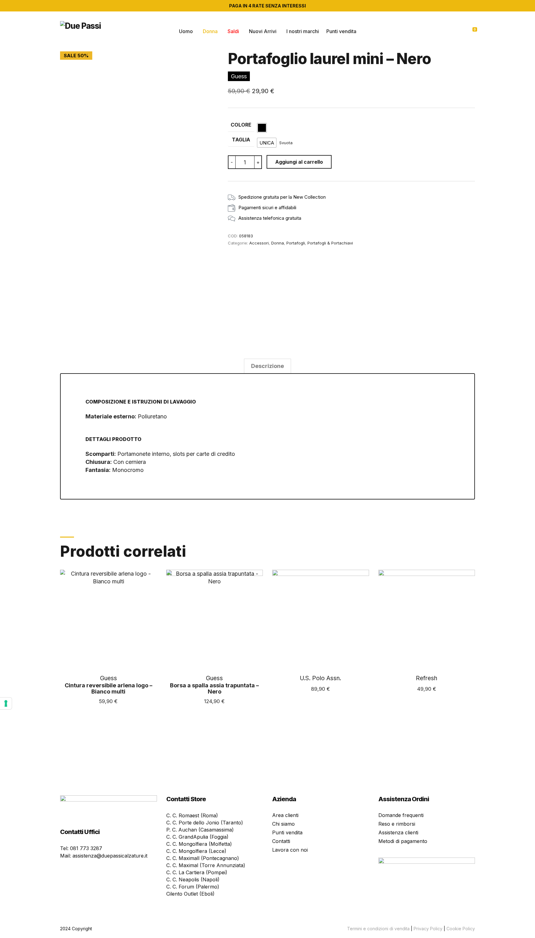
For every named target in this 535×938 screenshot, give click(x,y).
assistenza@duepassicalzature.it (109, 856)
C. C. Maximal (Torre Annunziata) (205, 865)
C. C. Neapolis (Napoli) (193, 879)
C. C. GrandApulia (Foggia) (197, 837)
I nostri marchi (302, 31)
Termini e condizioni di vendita (378, 928)
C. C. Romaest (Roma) (192, 815)
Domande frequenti (401, 815)
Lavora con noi (290, 850)
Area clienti (285, 815)
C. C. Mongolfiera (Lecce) (196, 851)
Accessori (259, 242)
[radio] (262, 127)
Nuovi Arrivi (262, 31)
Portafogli (295, 242)
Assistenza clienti (398, 832)
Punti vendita (341, 31)
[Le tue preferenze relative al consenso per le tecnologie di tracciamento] (6, 703)
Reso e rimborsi (396, 824)
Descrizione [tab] (267, 366)
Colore (241, 125)
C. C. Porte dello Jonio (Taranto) (204, 822)
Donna (210, 31)
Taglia (241, 139)
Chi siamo (283, 824)
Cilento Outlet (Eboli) (190, 894)
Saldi (233, 31)
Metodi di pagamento (402, 841)
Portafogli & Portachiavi (330, 242)
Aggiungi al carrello (299, 162)
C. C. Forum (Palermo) (192, 887)
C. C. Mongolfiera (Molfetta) (199, 844)
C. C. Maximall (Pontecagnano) (202, 858)
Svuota (286, 142)
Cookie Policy (460, 928)
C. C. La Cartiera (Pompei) (196, 872)
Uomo (186, 31)
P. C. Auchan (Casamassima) (200, 830)
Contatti (281, 841)
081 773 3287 (86, 848)
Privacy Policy (428, 928)
